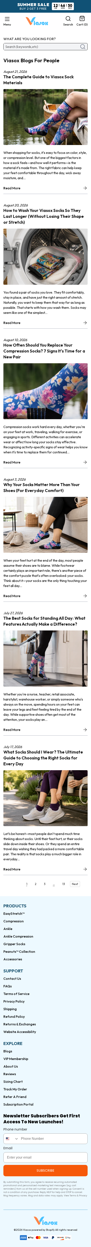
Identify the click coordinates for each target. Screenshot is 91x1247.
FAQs (7, 986)
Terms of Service (16, 994)
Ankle (7, 929)
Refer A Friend (14, 1097)
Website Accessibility (19, 1032)
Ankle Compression (18, 936)
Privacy (83, 1195)
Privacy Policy (14, 1001)
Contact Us (12, 978)
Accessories (12, 959)
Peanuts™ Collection (19, 951)
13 (63, 884)
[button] (7, 21)
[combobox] (11, 1139)
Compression (13, 921)
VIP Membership (15, 1059)
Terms (73, 1195)
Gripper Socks (14, 944)
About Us (10, 1066)
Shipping (10, 1009)
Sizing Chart (13, 1081)
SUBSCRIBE (45, 1170)
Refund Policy (14, 1016)
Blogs (7, 1051)
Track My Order (15, 1089)
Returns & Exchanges (19, 1024)
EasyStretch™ (14, 913)
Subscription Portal (18, 1104)
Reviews (9, 1074)
